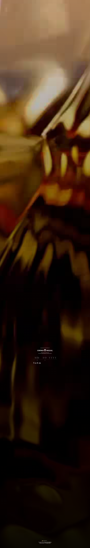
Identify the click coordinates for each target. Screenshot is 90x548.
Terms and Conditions (47, 542)
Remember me (45, 540)
